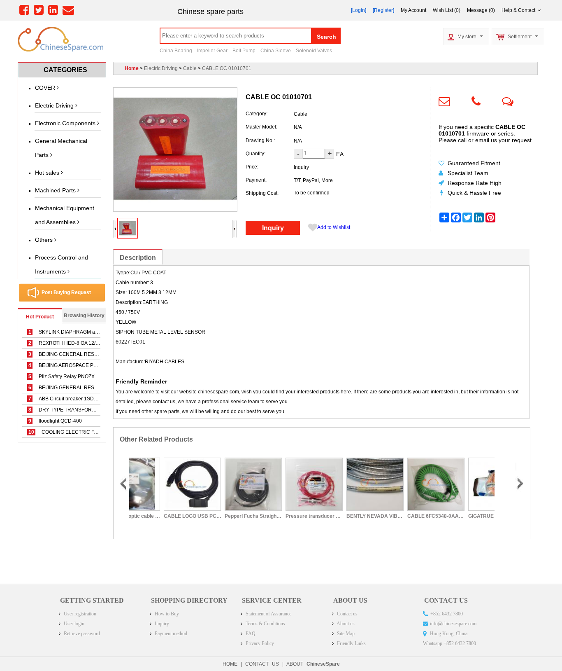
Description (138, 257)
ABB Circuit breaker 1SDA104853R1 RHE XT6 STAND (94, 399)
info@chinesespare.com (453, 624)
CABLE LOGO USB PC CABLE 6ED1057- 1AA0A (167, 516)
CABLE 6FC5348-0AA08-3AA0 (411, 516)
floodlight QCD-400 (55, 421)
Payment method (170, 633)
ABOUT (313, 664)
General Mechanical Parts (61, 148)
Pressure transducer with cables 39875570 (289, 516)
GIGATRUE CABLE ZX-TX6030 (472, 516)
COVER (46, 87)
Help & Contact (520, 10)
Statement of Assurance (267, 614)
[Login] (358, 10)
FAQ (249, 633)
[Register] (383, 10)
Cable (190, 68)
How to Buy (166, 614)
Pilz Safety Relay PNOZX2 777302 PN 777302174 (89, 376)
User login (73, 624)
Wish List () (446, 10)
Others (44, 239)
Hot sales (48, 172)
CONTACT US (262, 664)
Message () (481, 10)
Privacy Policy (259, 643)
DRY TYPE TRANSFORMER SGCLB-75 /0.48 (84, 410)
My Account (413, 10)
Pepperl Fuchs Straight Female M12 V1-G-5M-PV (228, 516)
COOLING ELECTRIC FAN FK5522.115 (78, 432)
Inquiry (273, 227)
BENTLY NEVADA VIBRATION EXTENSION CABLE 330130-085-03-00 (350, 516)
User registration (79, 614)
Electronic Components (66, 123)
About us (345, 624)
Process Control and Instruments (61, 264)
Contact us (347, 614)
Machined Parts (56, 190)
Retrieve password (81, 633)
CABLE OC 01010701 (226, 68)
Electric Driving (55, 105)
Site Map (345, 633)
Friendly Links (351, 643)
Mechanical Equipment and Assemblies (64, 215)
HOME (230, 664)
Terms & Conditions (264, 624)
